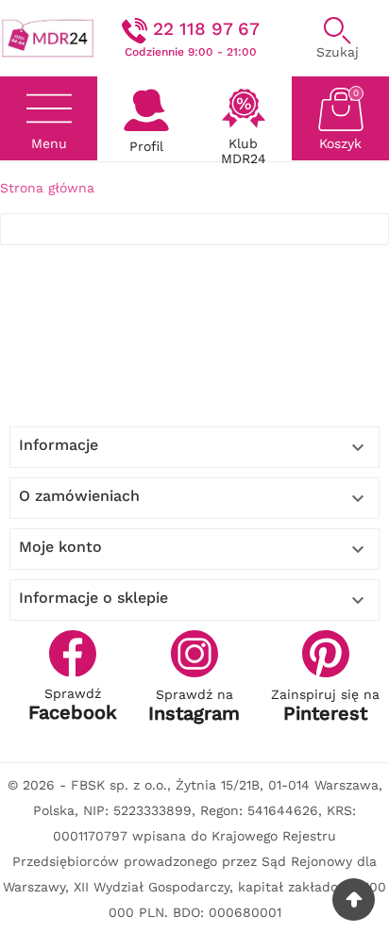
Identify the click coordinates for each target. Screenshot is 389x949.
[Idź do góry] (353, 899)
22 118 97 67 (206, 29)
